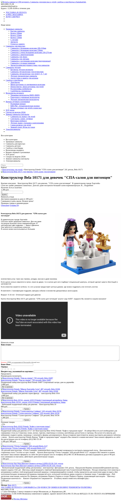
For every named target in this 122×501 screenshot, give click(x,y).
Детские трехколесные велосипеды (24, 99)
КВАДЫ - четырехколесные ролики (25, 106)
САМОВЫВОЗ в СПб (31, 487)
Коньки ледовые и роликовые (18, 102)
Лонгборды (15, 82)
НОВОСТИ (45, 487)
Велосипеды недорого (15, 93)
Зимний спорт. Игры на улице (22, 127)
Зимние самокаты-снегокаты (17, 114)
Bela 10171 (12, 485)
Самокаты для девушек (19, 59)
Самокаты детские (13, 67)
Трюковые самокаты (14, 29)
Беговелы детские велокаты (21, 70)
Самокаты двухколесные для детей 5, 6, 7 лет (28, 74)
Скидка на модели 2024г (16, 112)
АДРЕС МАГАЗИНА (14, 15)
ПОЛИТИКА (86, 487)
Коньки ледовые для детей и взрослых (26, 108)
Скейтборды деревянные (20, 91)
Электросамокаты (13, 129)
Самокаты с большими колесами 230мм (26, 50)
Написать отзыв (7, 197)
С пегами (14, 40)
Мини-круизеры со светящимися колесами (27, 85)
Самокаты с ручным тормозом (22, 63)
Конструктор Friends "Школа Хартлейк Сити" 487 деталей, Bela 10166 (29, 391)
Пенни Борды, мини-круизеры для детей (27, 87)
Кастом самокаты (17, 31)
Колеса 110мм (16, 35)
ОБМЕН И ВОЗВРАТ (59, 487)
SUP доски (10, 110)
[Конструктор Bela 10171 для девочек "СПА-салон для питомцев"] (28, 172)
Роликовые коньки (18, 104)
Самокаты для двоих (18, 57)
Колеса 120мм (16, 38)
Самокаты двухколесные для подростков (26, 72)
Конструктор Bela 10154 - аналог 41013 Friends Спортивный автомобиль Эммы (33, 402)
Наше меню (5, 25)
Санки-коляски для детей (20, 125)
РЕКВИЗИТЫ (74, 487)
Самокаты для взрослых (15, 46)
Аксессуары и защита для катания (24, 78)
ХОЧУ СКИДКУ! (13, 17)
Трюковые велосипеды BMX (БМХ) (25, 95)
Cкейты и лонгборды (14, 80)
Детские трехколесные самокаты (23, 76)
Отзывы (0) (14, 205)
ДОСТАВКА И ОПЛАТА (16, 12)
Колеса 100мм (16, 33)
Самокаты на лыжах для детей (22, 117)
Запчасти (14, 42)
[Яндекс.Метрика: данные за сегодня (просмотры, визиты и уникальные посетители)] (19, 499)
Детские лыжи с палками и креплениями (27, 123)
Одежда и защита (17, 44)
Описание (5, 205)
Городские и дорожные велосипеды (25, 97)
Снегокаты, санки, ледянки (21, 119)
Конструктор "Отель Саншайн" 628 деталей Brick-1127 (23, 448)
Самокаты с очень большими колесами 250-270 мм (31, 52)
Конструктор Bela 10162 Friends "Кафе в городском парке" (24, 429)
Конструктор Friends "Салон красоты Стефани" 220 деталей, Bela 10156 (30, 413)
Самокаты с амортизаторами (22, 55)
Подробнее (88, 185)
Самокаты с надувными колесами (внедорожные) (30, 61)
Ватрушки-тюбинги (18, 121)
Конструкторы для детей (12, 170)
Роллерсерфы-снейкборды (21, 89)
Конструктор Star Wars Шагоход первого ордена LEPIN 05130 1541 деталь (31, 466)
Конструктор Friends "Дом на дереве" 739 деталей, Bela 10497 (26, 380)
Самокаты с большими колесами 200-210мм (28, 48)
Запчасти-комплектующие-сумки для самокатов (29, 65)
